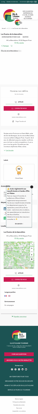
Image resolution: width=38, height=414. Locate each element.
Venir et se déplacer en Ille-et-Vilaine (19, 386)
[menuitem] (28, 11)
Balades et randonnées (12, 1)
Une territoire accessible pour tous (28, 1)
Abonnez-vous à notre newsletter (19, 360)
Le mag (3, 1)
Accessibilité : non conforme (19, 411)
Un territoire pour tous (19, 377)
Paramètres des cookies (19, 405)
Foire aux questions (19, 354)
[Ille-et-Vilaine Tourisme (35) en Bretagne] (19, 22)
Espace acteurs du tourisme (19, 390)
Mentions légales (19, 399)
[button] (11, 45)
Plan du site (19, 408)
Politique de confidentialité (19, 402)
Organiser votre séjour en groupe (19, 381)
